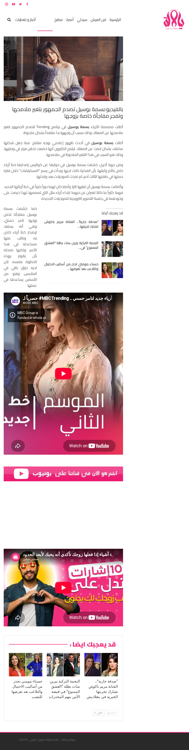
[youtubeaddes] (63, 473)
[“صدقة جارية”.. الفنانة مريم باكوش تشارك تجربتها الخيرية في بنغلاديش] (112, 228)
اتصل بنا (154, 4)
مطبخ (58, 19)
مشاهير (45, 19)
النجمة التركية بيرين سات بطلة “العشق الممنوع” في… (71, 245)
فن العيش (98, 19)
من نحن (181, 4)
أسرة (70, 19)
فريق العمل (168, 4)
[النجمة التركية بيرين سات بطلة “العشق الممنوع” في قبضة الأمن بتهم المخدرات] (112, 249)
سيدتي (82, 19)
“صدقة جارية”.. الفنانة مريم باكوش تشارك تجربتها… (71, 224)
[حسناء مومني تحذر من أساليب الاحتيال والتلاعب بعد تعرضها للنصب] (112, 270)
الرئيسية (115, 19)
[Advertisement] (148, 110)
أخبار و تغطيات (25, 19)
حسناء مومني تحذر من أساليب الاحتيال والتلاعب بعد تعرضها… (71, 266)
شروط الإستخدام (138, 4)
